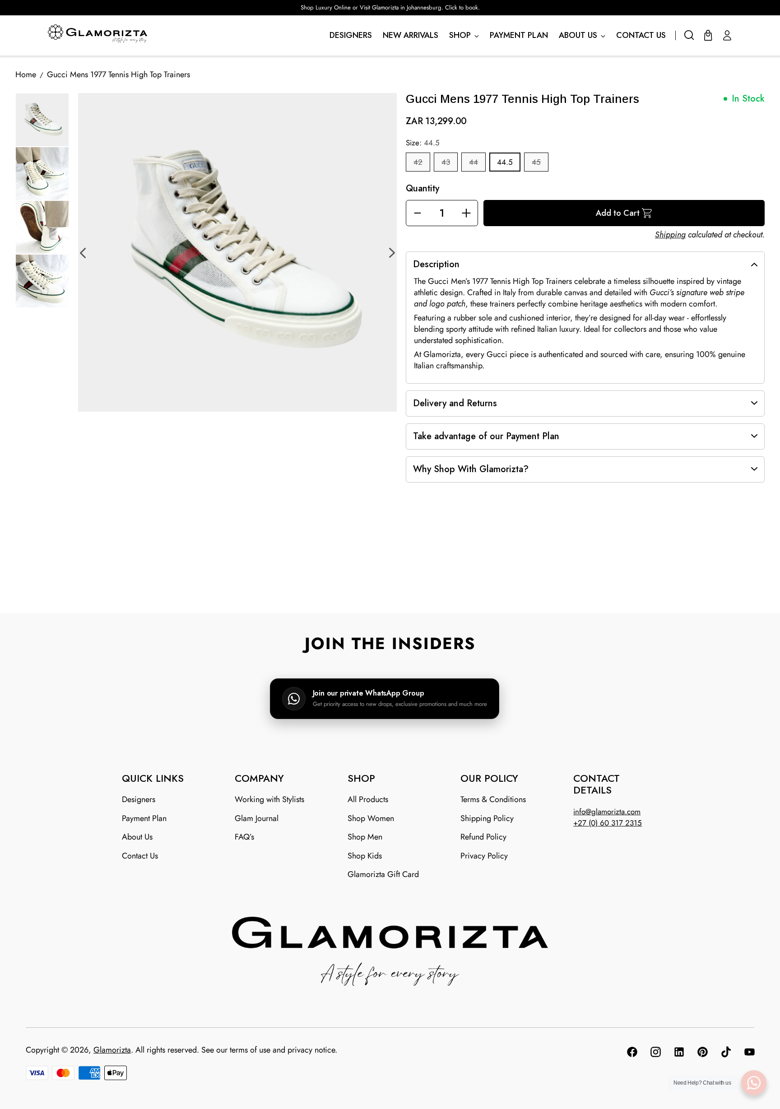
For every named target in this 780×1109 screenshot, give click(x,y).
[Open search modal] (689, 35)
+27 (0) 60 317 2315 (607, 822)
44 (473, 162)
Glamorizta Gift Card (383, 874)
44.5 (505, 162)
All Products (368, 799)
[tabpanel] (237, 252)
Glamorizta (112, 1050)
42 (417, 162)
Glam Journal (257, 818)
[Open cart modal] (708, 35)
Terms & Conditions (493, 799)
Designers (138, 799)
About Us (137, 837)
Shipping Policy (487, 818)
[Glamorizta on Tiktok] (725, 1054)
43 (445, 162)
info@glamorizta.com (607, 811)
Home (25, 74)
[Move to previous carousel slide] (379, 591)
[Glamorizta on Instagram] (655, 1054)
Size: (423, 142)
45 (536, 162)
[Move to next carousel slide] (400, 591)
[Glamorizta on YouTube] (748, 1054)
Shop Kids (365, 856)
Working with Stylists (269, 799)
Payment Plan (144, 818)
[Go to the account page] (727, 35)
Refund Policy (483, 837)
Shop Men (365, 837)
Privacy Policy (484, 856)
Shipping (670, 235)
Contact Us (140, 856)
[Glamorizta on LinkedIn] (678, 1054)
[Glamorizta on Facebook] (631, 1054)
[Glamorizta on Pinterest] (701, 1054)
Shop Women (371, 818)
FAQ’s (244, 837)
